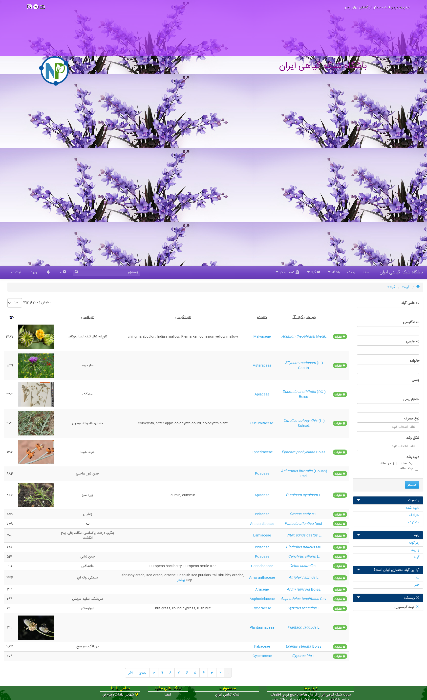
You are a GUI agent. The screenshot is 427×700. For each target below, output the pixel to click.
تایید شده (412, 508)
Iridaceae (262, 514)
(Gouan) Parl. (313, 473)
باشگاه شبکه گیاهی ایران (401, 272)
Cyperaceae (262, 608)
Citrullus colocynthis (301, 421)
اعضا (168, 695)
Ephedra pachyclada (299, 452)
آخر (130, 673)
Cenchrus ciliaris (302, 557)
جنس (415, 380)
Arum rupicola (299, 590)
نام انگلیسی (411, 322)
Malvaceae (262, 337)
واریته (415, 550)
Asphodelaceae (262, 599)
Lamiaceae (262, 535)
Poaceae (262, 474)
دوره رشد (412, 457)
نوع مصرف (411, 418)
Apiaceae (262, 394)
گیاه (406, 287)
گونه (416, 557)
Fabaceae (262, 647)
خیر (417, 585)
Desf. (319, 524)
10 (153, 673)
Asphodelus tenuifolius (300, 599)
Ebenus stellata (299, 647)
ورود (34, 272)
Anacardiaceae (262, 524)
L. (320, 495)
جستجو (412, 484)
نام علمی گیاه (410, 303)
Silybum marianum (301, 363)
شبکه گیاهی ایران (227, 695)
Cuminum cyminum (302, 495)
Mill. (319, 547)
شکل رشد (412, 437)
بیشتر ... (179, 580)
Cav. (323, 599)
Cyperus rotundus (302, 608)
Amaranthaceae (262, 578)
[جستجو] (76, 272)
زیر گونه (414, 543)
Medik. (321, 337)
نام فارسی (412, 341)
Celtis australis (302, 566)
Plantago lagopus (302, 628)
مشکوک (413, 522)
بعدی (142, 673)
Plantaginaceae (262, 628)
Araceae (262, 590)
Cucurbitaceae (262, 423)
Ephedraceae (262, 452)
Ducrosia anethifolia (299, 392)
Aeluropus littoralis (297, 471)
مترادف (414, 515)
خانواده (414, 360)
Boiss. (321, 452)
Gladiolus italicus (301, 547)
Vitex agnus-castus (302, 535)
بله (417, 578)
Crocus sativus (302, 514)
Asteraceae (262, 366)
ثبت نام (16, 272)
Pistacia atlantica (300, 524)
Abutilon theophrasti (298, 337)
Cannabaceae (262, 566)
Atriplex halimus (302, 578)
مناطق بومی (411, 399)
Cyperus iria (302, 656)
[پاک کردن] (417, 598)
